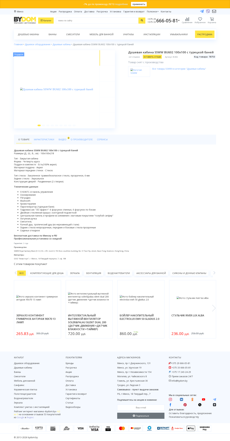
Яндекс (30, 417)
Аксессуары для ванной (151, 273)
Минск (20, 11)
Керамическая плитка (25, 389)
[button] (39, 125)
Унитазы (128, 34)
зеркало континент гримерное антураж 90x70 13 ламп (36, 319)
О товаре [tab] (23, 139)
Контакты (166, 11)
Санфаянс (19, 385)
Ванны (52, 34)
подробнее (121, 4)
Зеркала (75, 273)
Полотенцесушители (25, 393)
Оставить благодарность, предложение (190, 413)
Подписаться (142, 416)
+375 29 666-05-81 (180, 363)
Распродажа (65, 11)
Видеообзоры (73, 407)
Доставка (89, 11)
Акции (53, 11)
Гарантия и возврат (134, 11)
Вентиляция (93, 273)
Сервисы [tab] (102, 139)
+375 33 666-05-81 (181, 367)
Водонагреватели (119, 273)
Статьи (69, 402)
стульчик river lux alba (187, 315)
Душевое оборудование (27, 363)
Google (20, 417)
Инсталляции (151, 34)
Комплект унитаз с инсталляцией (31, 407)
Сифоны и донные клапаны (189, 273)
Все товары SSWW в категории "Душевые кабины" (179, 68)
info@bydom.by (179, 380)
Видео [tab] (64, 138)
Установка (115, 11)
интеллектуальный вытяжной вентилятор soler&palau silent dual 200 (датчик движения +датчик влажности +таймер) (87, 322)
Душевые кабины (28, 34)
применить (139, 4)
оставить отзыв (152, 56)
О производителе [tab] (82, 139)
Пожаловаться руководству (184, 416)
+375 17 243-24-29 (181, 371)
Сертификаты (73, 398)
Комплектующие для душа (47, 273)
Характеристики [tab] (44, 139)
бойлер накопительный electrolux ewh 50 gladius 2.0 (139, 317)
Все (21, 273)
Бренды (70, 363)
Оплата (78, 11)
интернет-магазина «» (39, 411)
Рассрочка (102, 11)
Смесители (73, 34)
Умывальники (179, 34)
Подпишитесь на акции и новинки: (137, 399)
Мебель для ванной (101, 34)
